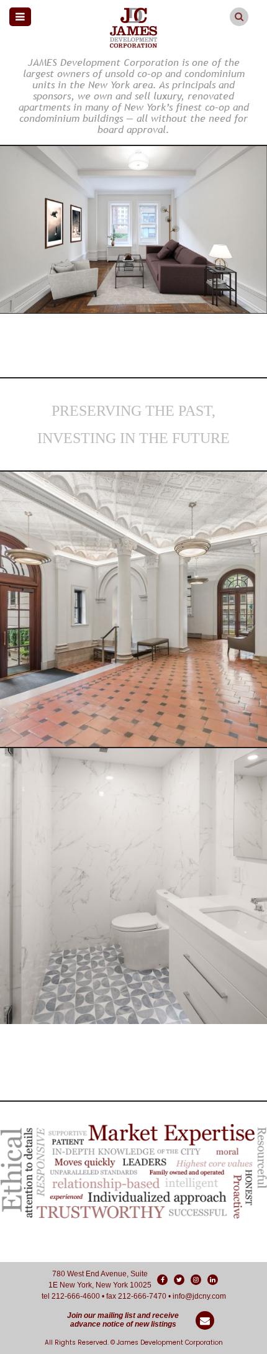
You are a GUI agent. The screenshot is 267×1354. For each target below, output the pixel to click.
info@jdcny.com (199, 1296)
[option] (133, 230)
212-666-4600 (76, 1296)
